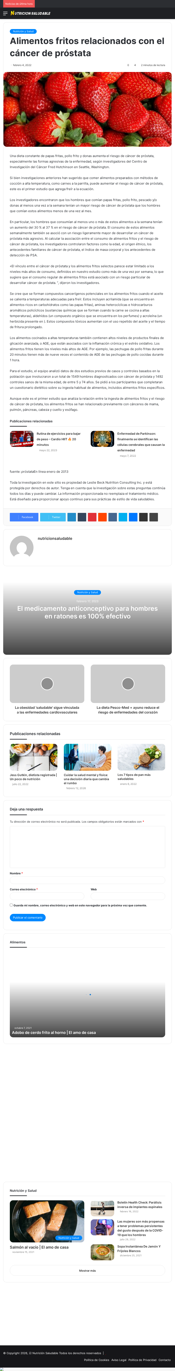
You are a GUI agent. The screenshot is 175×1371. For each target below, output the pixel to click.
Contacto (165, 1360)
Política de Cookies (96, 1360)
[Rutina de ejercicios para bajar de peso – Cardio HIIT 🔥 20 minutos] (22, 439)
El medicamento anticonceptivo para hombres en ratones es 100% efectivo (87, 612)
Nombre (16, 873)
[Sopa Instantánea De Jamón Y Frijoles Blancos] (102, 1252)
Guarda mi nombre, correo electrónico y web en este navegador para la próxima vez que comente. (80, 905)
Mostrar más (87, 1270)
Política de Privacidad (142, 1360)
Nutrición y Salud (23, 31)
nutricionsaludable (55, 538)
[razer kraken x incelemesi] (87, 1369)
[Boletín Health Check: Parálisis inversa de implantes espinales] (102, 1208)
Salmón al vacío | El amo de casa (39, 1247)
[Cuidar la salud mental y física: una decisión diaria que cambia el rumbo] (87, 757)
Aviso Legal (118, 1360)
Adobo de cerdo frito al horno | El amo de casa (54, 1032)
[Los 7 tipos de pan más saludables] (141, 757)
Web (94, 889)
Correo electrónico (24, 889)
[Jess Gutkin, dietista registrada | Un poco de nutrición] (33, 757)
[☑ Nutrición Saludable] (31, 13)
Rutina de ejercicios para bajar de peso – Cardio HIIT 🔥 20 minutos (59, 439)
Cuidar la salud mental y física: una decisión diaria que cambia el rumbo (86, 779)
